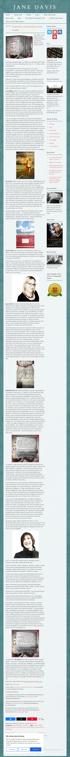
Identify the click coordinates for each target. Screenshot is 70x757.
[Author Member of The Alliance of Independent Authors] (55, 291)
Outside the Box (20, 727)
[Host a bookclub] (55, 197)
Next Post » (41, 733)
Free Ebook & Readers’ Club (35, 18)
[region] (24, 743)
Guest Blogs (52, 140)
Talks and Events (50, 15)
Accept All (36, 749)
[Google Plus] (54, 32)
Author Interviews (54, 137)
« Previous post (10, 733)
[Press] (55, 52)
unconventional (39, 727)
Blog (19, 18)
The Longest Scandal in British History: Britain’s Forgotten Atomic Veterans (55, 179)
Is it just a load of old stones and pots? (55, 158)
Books (29, 15)
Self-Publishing (30, 727)
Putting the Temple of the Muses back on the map (55, 172)
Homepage (19, 725)
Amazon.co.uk (18, 687)
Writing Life (52, 130)
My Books (52, 124)
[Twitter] (49, 32)
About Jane (18, 15)
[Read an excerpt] (55, 265)
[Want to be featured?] (55, 92)
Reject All (24, 749)
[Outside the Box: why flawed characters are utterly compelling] (19, 59)
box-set (36, 725)
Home (8, 15)
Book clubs (9, 18)
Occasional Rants (54, 133)
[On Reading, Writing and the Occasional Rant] (34, 7)
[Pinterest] (54, 37)
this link (34, 64)
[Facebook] (60, 32)
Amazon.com (29, 687)
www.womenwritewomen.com (33, 681)
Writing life (9, 729)
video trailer (16, 684)
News (50, 127)
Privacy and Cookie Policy (15, 21)
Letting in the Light (55, 162)
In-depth (25, 725)
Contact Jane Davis (56, 18)
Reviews (51, 143)
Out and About (53, 146)
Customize (12, 749)
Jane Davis (34, 723)
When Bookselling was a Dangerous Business (56, 166)
